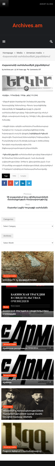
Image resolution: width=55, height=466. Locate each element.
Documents (8, 407)
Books (6, 307)
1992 (14, 176)
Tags (6, 176)
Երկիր (23, 176)
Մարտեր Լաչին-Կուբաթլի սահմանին (27, 207)
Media (20, 53)
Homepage (8, 53)
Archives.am (27, 25)
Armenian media (34, 53)
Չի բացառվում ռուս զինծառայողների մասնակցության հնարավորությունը (27, 198)
